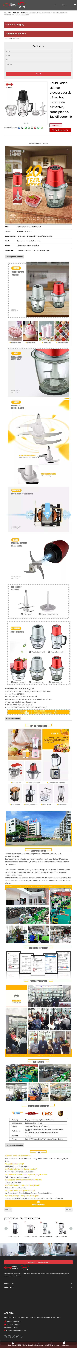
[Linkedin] (9, 1336)
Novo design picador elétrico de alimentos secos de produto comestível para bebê (15, 1237)
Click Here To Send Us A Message (38, 1262)
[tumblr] (21, 1336)
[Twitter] (13, 1336)
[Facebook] (5, 1336)
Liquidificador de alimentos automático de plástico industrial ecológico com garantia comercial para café (62, 1237)
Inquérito (55, 125)
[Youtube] (17, 1336)
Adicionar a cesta (61, 130)
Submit (38, 74)
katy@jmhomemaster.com (16, 1330)
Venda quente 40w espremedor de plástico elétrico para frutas (31, 1237)
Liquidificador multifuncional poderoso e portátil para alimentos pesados (46, 1237)
